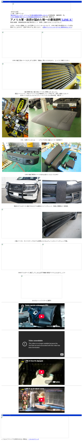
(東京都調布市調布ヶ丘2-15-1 (39, 15)
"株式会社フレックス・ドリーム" (20, 15)
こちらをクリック (33, 439)
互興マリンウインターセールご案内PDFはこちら (57, 27)
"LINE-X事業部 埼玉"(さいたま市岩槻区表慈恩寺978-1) (26, 17)
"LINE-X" (67, 19)
